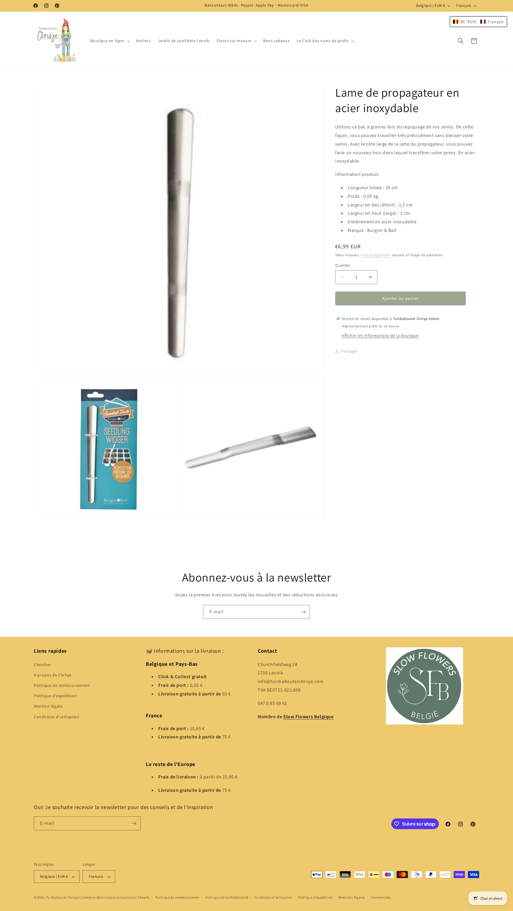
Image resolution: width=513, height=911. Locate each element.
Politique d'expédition (55, 695)
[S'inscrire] (303, 612)
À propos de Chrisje (52, 675)
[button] (109, 40)
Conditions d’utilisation (273, 897)
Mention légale (48, 706)
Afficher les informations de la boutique (380, 335)
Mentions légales (351, 897)
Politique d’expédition (315, 897)
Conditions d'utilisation (56, 716)
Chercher (42, 664)
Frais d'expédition (375, 255)
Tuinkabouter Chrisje (63, 897)
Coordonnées (381, 897)
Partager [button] (349, 351)
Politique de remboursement (62, 685)
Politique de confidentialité (226, 897)
